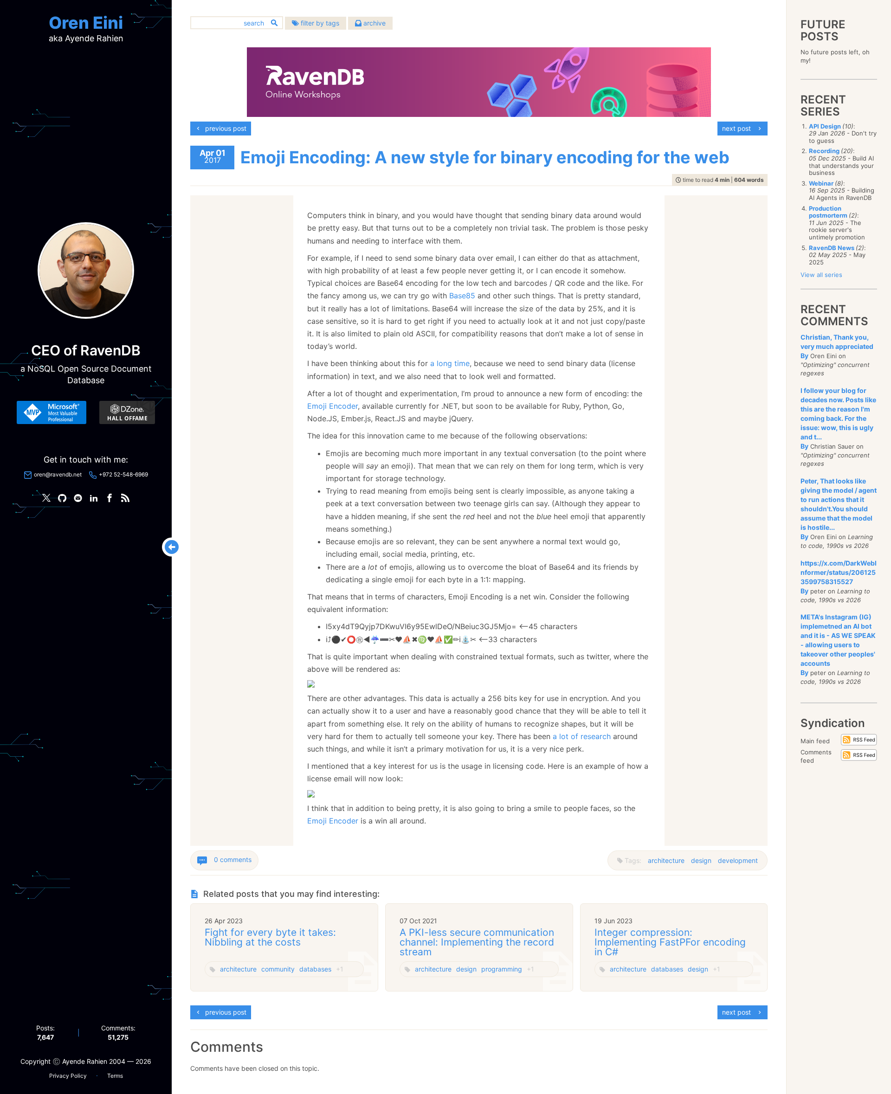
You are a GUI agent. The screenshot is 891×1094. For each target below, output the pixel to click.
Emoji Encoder (332, 406)
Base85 (462, 295)
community (278, 969)
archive (374, 23)
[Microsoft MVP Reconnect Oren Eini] (51, 412)
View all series (821, 274)
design (701, 860)
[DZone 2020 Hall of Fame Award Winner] (127, 412)
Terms (115, 1075)
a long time (450, 363)
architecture (666, 860)
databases (315, 969)
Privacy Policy (68, 1075)
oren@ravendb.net (58, 474)
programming (501, 969)
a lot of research (582, 736)
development (738, 860)
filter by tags (319, 23)
